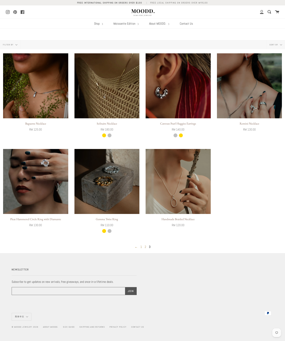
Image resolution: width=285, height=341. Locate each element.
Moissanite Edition (124, 24)
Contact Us (186, 24)
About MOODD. (158, 24)
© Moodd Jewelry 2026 (25, 327)
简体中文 (20, 316)
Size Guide (69, 327)
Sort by (274, 44)
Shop (97, 24)
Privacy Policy (118, 327)
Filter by (8, 44)
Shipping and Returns (92, 327)
